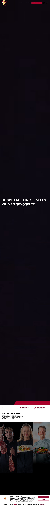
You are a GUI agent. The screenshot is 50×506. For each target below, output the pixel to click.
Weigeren (43, 499)
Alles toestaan (43, 496)
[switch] (23, 504)
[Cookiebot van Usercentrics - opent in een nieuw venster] (5, 504)
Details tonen (42, 504)
